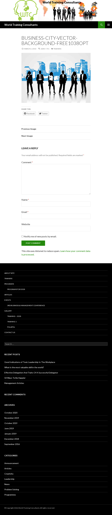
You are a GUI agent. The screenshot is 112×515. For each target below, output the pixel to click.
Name (25, 199)
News (7, 484)
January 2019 (10, 433)
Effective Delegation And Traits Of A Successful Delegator (31, 372)
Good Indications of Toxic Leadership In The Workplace (29, 362)
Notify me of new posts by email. (40, 236)
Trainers (57, 49)
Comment (27, 162)
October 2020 (10, 412)
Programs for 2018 (16, 289)
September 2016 (12, 444)
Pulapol (11, 327)
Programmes (10, 494)
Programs (9, 284)
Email (24, 212)
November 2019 (11, 418)
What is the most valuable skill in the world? (24, 367)
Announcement (11, 463)
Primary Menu (108, 24)
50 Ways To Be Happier (15, 378)
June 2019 (9, 428)
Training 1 (12, 322)
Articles (8, 295)
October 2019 (10, 423)
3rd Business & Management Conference (26, 305)
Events (7, 300)
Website (25, 224)
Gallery (8, 311)
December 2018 (11, 439)
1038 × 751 (45, 49)
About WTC (9, 273)
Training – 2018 (14, 316)
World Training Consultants (21, 24)
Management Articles (14, 383)
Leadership (9, 479)
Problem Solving (11, 489)
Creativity (8, 473)
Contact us (9, 332)
